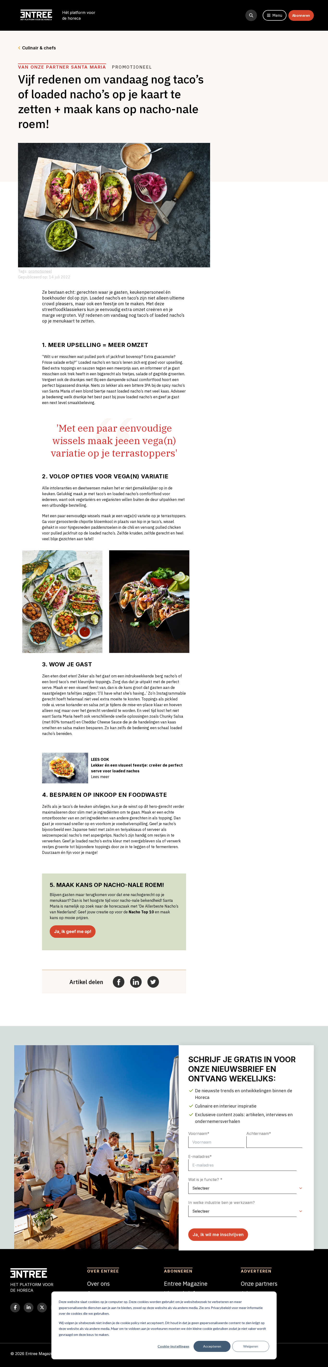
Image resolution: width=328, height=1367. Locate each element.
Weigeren (250, 1346)
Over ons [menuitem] (98, 1283)
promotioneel (40, 271)
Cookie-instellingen (173, 1346)
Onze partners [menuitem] (259, 1283)
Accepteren (212, 1346)
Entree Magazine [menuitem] (185, 1283)
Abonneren (301, 15)
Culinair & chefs (39, 47)
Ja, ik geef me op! (72, 931)
